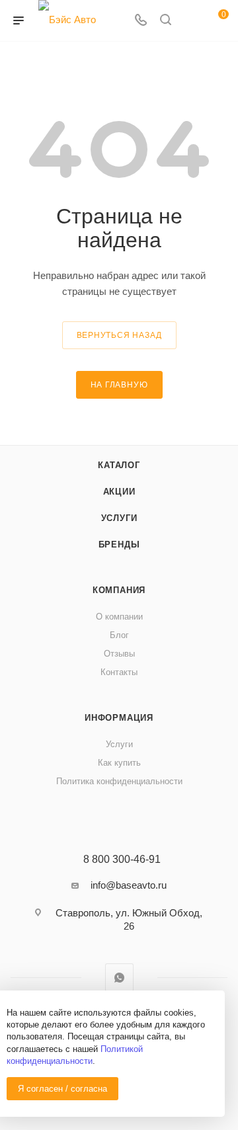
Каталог (119, 465)
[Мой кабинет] (190, 20)
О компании (119, 617)
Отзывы (119, 654)
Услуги (119, 518)
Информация (119, 718)
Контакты (119, 672)
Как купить (119, 763)
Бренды (119, 544)
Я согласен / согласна (62, 1089)
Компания (119, 590)
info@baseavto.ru (129, 885)
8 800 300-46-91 (122, 859)
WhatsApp (119, 977)
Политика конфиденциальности (119, 781)
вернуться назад (119, 335)
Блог (119, 635)
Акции (119, 492)
